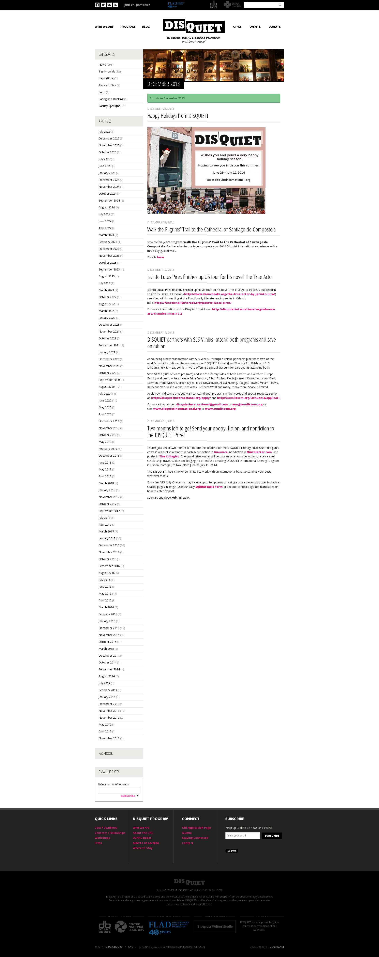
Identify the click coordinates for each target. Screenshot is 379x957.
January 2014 (107, 697)
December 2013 (109, 704)
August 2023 (107, 276)
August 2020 (107, 386)
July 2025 (104, 159)
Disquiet (189, 882)
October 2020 (107, 373)
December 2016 (109, 545)
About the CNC (143, 833)
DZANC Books (142, 838)
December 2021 (109, 324)
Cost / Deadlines (106, 828)
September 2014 (109, 669)
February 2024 (108, 242)
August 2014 (107, 676)
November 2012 (109, 717)
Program (128, 27)
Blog (146, 27)
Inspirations (106, 78)
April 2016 (105, 600)
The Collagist (169, 456)
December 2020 (109, 359)
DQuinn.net (277, 947)
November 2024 (109, 187)
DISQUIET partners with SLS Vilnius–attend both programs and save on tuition (211, 342)
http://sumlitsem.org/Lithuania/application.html (254, 398)
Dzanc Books (213, 4)
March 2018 (106, 483)
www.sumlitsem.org (220, 409)
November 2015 (109, 635)
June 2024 (105, 221)
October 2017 (107, 504)
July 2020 (104, 393)
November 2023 (109, 255)
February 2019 (108, 449)
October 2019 (107, 435)
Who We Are (104, 27)
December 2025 (109, 138)
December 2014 (109, 655)
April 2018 (105, 476)
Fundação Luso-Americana (186, 5)
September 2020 (109, 380)
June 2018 (105, 462)
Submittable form (209, 487)
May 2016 (105, 593)
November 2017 (109, 497)
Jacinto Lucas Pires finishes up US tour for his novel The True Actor (210, 277)
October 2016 (107, 559)
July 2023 (104, 283)
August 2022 (107, 304)
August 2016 (107, 573)
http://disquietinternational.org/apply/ (181, 398)
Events (255, 27)
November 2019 (109, 428)
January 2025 (107, 173)
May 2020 (105, 407)
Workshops (102, 838)
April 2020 (105, 414)
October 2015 (107, 642)
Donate (275, 27)
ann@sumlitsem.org (247, 404)
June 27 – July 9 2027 (137, 5)
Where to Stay (143, 848)
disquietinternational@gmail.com (202, 404)
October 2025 (107, 152)
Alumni (187, 833)
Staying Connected (195, 838)
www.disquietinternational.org (177, 409)
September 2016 (109, 566)
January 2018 (107, 490)
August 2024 (107, 207)
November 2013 (109, 711)
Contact (187, 843)
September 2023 (109, 269)
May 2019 (105, 442)
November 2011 (109, 738)
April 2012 (105, 731)
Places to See (107, 85)
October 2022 (107, 297)
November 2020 (109, 366)
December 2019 (109, 421)
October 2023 (107, 262)
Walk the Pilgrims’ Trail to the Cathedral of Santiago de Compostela (211, 229)
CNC (232, 4)
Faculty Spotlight (109, 106)
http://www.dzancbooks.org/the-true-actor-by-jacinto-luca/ (229, 294)
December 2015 (109, 628)
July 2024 (104, 214)
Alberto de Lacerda (146, 843)
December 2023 (109, 249)
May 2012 (105, 724)
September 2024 (109, 200)
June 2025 (105, 166)
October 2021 (107, 338)
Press (98, 843)
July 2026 (104, 131)
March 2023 (106, 290)
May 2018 (105, 469)
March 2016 (106, 607)
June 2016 (105, 586)
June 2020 (105, 400)
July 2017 (104, 517)
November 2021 (109, 331)
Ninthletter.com (259, 452)
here (160, 257)
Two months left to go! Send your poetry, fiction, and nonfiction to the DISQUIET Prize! (210, 431)
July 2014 (104, 683)
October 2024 (107, 193)
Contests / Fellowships (110, 833)
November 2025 (109, 145)
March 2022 (106, 311)
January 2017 (107, 538)
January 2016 (107, 621)
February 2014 (108, 690)
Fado (102, 92)
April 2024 (105, 228)
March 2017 (106, 531)
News (102, 64)
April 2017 (105, 524)
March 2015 (106, 648)
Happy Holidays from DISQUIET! (177, 115)
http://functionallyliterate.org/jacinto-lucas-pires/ (193, 303)
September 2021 (109, 345)
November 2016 (109, 552)
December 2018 (109, 455)
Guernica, (221, 452)
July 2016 (104, 580)
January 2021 (107, 352)
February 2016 (108, 614)
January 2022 (107, 318)
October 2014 (107, 662)
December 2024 (109, 180)
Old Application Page (196, 828)
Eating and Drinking (111, 99)
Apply (237, 27)
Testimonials (107, 71)
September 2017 (109, 511)
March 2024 (106, 235)
